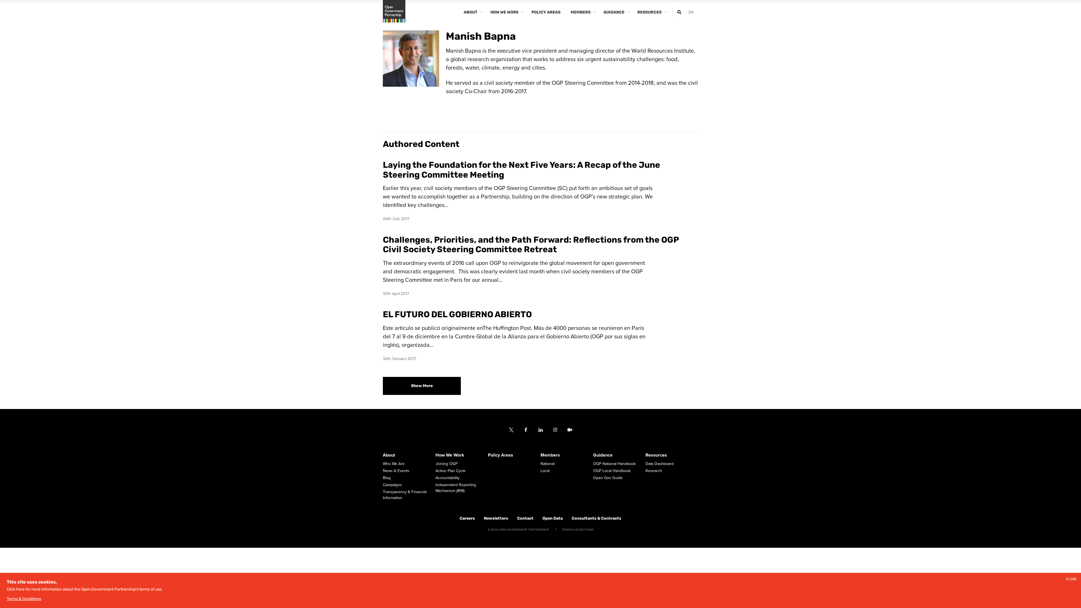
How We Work (449, 455)
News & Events (396, 470)
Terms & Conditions (578, 529)
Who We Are (394, 463)
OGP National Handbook (614, 463)
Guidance (603, 455)
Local (545, 470)
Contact (525, 518)
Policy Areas (500, 455)
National (547, 463)
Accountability (447, 477)
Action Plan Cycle (450, 470)
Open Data (552, 518)
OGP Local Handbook (612, 470)
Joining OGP (446, 463)
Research (654, 470)
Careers (467, 518)
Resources (656, 455)
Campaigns (392, 484)
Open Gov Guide (608, 477)
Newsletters (496, 518)
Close (1071, 579)
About (389, 455)
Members (550, 455)
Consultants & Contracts (596, 518)
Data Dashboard (660, 463)
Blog (387, 477)
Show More (422, 385)
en (691, 12)
